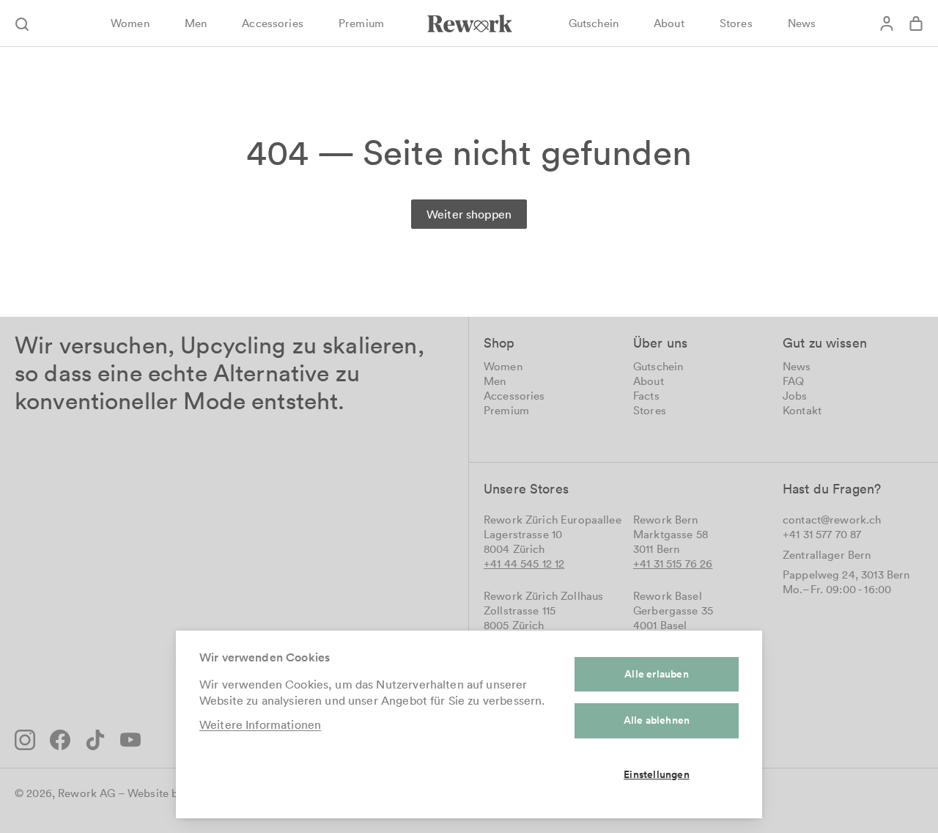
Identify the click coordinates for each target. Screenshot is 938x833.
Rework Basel (667, 596)
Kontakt (802, 410)
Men (495, 381)
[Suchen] (29, 23)
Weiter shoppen (469, 214)
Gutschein (658, 366)
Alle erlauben (656, 674)
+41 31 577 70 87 (822, 534)
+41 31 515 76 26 (672, 563)
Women (503, 366)
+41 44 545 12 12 (524, 563)
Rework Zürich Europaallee (552, 519)
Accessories (514, 396)
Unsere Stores (526, 488)
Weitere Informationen (260, 724)
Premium (506, 410)
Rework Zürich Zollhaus (543, 596)
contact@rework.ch (832, 519)
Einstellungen (657, 774)
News (797, 366)
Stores (649, 410)
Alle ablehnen (657, 720)
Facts (646, 396)
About (648, 381)
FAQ (793, 381)
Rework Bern (665, 519)
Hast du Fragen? (832, 488)
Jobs (795, 396)
